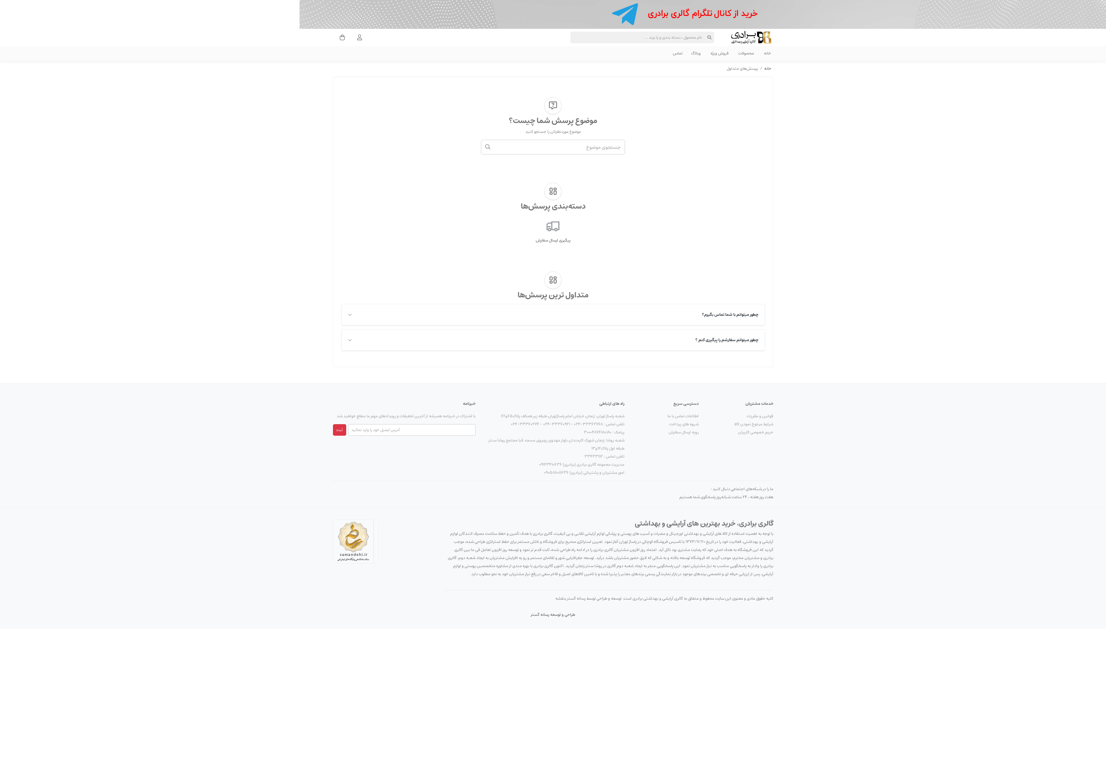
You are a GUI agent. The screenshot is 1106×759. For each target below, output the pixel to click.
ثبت (339, 429)
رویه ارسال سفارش (683, 432)
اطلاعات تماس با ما (683, 416)
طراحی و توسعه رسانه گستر (553, 614)
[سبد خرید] (340, 37)
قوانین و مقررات (760, 416)
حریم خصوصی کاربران (755, 432)
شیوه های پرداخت (684, 424)
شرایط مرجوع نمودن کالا (753, 424)
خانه (767, 68)
